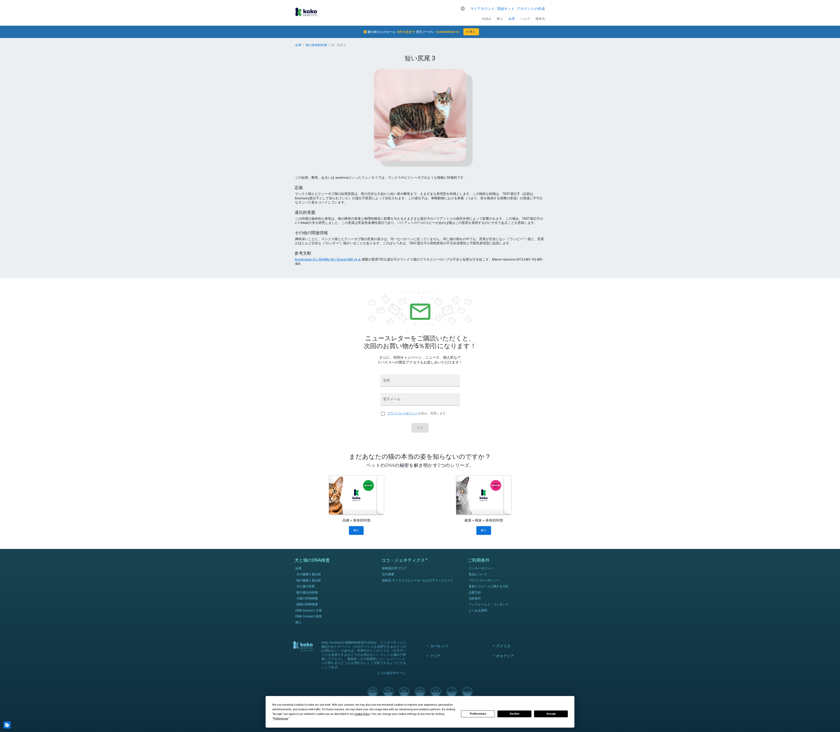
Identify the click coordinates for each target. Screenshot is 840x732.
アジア (435, 656)
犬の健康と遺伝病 (308, 574)
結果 (512, 18)
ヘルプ (525, 18)
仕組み (486, 18)
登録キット (506, 9)
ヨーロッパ (439, 646)
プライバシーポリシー (402, 413)
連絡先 (540, 18)
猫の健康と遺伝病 (308, 580)
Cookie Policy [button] (362, 714)
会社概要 (388, 574)
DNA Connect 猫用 (308, 616)
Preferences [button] (280, 718)
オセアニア (505, 656)
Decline (514, 713)
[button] (463, 8)
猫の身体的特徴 (316, 45)
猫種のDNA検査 (307, 604)
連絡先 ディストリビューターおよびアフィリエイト (418, 580)
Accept (551, 713)
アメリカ (503, 646)
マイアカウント (482, 9)
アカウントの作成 (531, 9)
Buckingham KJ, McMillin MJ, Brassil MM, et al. (328, 259)
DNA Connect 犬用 (308, 610)
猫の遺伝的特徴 (307, 592)
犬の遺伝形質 (305, 586)
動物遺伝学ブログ (394, 568)
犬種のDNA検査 (307, 598)
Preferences (478, 713)
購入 (500, 18)
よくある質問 (478, 610)
